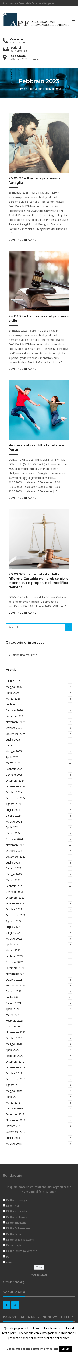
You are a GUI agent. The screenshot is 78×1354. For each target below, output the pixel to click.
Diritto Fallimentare (18, 1228)
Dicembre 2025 (15, 716)
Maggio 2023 (14, 874)
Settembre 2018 (15, 1132)
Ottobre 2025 (14, 728)
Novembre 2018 (16, 1120)
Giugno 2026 (13, 681)
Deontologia (13, 1245)
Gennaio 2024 (14, 839)
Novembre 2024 (16, 786)
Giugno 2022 (13, 933)
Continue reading (23, 240)
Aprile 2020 (12, 1050)
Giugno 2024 (13, 815)
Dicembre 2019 (15, 1061)
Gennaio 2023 (14, 892)
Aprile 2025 (12, 757)
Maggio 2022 (14, 938)
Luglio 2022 (13, 927)
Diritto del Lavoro (17, 1217)
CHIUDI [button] (65, 1348)
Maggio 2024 (14, 821)
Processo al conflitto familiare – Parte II (36, 447)
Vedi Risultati (39, 1274)
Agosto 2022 (13, 921)
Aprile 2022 (12, 944)
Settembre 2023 (15, 856)
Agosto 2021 (13, 991)
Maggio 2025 (14, 751)
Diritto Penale (14, 1234)
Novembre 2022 (16, 903)
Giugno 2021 (13, 1003)
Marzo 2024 (13, 833)
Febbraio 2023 (14, 886)
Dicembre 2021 (15, 968)
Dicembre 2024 (15, 780)
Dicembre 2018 (15, 1114)
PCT (8, 1256)
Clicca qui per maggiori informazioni (32, 1348)
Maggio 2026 (14, 687)
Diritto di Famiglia (17, 1200)
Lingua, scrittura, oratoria (21, 1251)
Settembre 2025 (15, 733)
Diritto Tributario (16, 1222)
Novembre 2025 (16, 722)
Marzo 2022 (13, 950)
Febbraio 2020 (14, 1055)
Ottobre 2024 (14, 792)
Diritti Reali (12, 1205)
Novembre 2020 (16, 1032)
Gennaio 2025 (14, 774)
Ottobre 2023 (14, 851)
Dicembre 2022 (15, 897)
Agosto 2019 (13, 1085)
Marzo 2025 (13, 763)
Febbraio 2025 (14, 769)
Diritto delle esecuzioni (20, 1239)
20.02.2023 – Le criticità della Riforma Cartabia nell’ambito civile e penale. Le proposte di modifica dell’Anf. (39, 580)
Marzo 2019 (13, 1102)
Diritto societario (16, 1211)
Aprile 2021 (12, 1009)
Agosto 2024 (13, 804)
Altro (9, 1262)
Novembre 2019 (16, 1067)
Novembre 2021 (16, 974)
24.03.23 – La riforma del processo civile (39, 318)
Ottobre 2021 (14, 979)
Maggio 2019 (14, 1091)
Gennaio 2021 (14, 1026)
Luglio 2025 (13, 739)
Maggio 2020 (14, 1044)
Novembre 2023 (16, 845)
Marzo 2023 (13, 880)
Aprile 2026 (12, 692)
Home (21, 88)
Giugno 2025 (13, 745)
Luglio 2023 (13, 862)
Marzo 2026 (13, 698)
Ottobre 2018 (14, 1126)
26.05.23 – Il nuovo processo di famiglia (35, 180)
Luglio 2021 (13, 997)
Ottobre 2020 (14, 1038)
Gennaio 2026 (14, 710)
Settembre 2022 (15, 915)
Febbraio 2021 (14, 1020)
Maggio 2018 (14, 1143)
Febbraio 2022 (14, 956)
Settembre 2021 (15, 985)
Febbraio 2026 (14, 704)
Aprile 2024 (12, 827)
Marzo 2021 (13, 1014)
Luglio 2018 (13, 1137)
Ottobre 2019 (14, 1073)
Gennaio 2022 (14, 962)
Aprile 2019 (12, 1096)
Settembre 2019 (15, 1079)
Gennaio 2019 (14, 1108)
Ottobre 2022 (14, 909)
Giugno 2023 (13, 868)
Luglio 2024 (13, 810)
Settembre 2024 (15, 798)
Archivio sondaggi (13, 1282)
